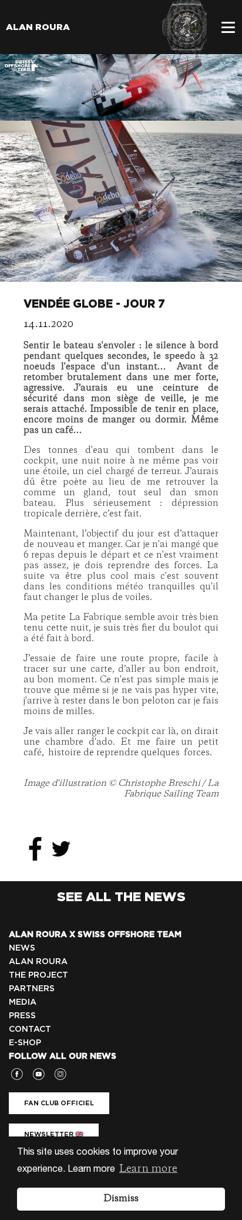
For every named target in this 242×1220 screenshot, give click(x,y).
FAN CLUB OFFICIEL (59, 1103)
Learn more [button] (148, 1169)
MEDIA (22, 1001)
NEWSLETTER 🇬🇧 (53, 1134)
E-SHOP (25, 1042)
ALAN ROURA (38, 961)
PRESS (22, 1015)
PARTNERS (32, 988)
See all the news (121, 896)
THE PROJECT (38, 974)
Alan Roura (38, 27)
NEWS (22, 947)
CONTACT (30, 1029)
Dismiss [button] (121, 1199)
